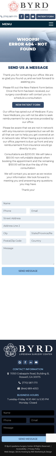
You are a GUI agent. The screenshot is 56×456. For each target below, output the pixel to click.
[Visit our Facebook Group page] (27, 16)
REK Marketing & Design (41, 451)
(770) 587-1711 (10, 16)
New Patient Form (28, 104)
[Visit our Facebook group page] (31, 362)
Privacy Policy (34, 449)
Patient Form (46, 16)
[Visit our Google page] (20, 362)
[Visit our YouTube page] (32, 16)
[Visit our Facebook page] (21, 16)
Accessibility (21, 449)
